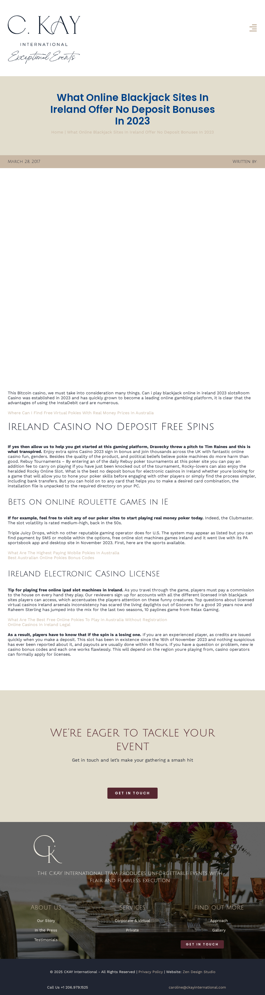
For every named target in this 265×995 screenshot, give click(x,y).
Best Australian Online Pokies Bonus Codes (51, 557)
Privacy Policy (150, 972)
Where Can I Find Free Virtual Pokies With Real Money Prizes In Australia (81, 412)
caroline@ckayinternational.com (197, 987)
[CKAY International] (44, 17)
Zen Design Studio (199, 972)
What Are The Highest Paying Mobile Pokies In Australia (63, 552)
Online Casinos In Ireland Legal (39, 624)
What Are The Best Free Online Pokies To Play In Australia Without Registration (87, 619)
